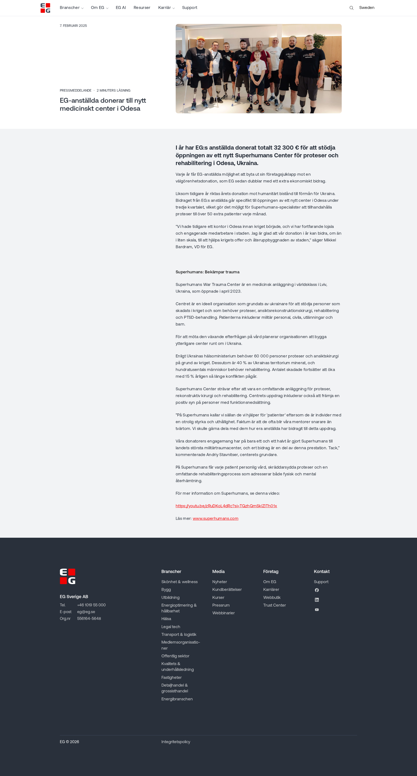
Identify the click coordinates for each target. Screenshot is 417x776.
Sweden (367, 8)
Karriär (164, 8)
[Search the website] (351, 8)
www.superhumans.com (215, 519)
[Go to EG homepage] (45, 8)
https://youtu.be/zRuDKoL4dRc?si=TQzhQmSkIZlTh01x (226, 506)
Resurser (142, 8)
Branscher (70, 8)
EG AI (121, 8)
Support (189, 8)
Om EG (97, 8)
